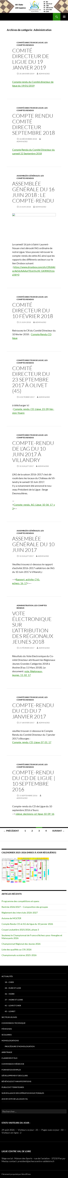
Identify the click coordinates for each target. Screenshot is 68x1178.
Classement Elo (9, 1058)
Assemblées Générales (28, 175)
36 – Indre (10, 994)
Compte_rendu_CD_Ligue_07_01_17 (31, 742)
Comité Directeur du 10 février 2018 (32, 310)
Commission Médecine (13, 1064)
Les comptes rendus (32, 43)
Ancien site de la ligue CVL (15, 1099)
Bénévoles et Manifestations (16, 1081)
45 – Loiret (10, 1011)
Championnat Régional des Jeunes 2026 (21, 943)
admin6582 (44, 73)
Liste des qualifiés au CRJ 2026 (16, 949)
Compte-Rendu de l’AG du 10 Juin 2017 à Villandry (33, 451)
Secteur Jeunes (9, 1017)
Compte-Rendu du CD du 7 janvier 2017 (33, 711)
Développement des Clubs (15, 1075)
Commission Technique (13, 1023)
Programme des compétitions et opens (20, 901)
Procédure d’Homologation (20, 1046)
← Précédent (11, 830)
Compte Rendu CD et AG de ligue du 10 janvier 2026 (27, 924)
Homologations (10, 1040)
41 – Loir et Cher (13, 1005)
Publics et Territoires (13, 1087)
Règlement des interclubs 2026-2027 (20, 912)
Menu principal (64, 17)
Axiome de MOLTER (11, 918)
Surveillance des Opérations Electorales (23, 1093)
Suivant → (58, 830)
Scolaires (7, 1034)
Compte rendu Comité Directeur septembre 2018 (33, 124)
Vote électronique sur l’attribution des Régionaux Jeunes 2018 (32, 627)
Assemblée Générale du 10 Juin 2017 (33, 544)
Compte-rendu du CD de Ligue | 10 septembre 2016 (33, 781)
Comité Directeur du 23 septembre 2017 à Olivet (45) (31, 379)
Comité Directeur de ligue (30, 42)
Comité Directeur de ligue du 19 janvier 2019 (30, 59)
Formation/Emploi (11, 1070)
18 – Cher (9, 982)
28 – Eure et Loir (13, 988)
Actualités (7, 976)
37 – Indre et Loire (14, 999)
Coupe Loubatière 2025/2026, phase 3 (20, 929)
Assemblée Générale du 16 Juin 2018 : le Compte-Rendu (33, 192)
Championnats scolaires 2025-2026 (19, 955)
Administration (25, 605)
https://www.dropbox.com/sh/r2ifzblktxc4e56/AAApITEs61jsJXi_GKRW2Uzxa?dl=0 (33, 271)
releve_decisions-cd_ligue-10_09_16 (34, 813)
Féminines (7, 1029)
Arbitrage (7, 1052)
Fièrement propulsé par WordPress (16, 1174)
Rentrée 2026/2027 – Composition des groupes (25, 907)
